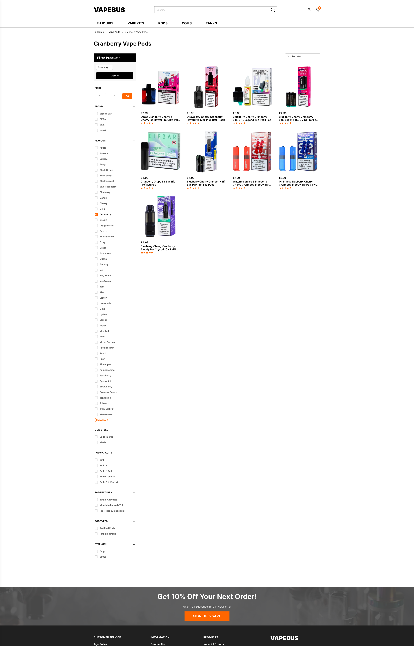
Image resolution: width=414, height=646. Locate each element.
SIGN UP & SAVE (207, 616)
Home (100, 32)
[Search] (273, 9)
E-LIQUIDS (105, 23)
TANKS (211, 23)
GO (127, 96)
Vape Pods (114, 32)
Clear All (115, 75)
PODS (163, 23)
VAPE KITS (135, 23)
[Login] (309, 10)
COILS (187, 23)
